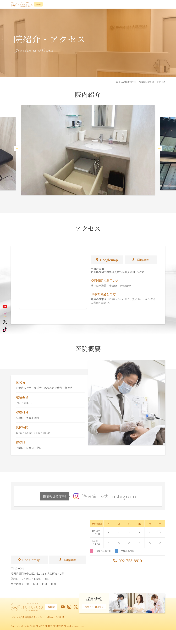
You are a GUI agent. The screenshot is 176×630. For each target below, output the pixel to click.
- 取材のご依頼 (54, 617)
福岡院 (142, 82)
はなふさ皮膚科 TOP (126, 82)
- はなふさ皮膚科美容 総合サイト (26, 617)
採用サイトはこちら (94, 606)
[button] (16, 148)
